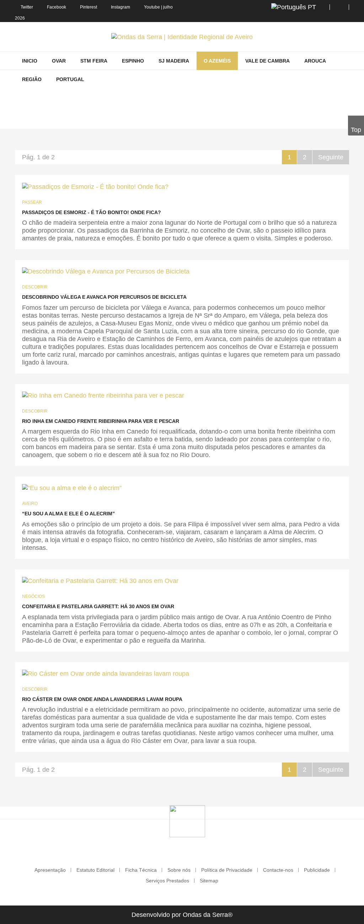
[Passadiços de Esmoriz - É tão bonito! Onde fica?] (95, 186)
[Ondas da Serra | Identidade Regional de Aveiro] (182, 37)
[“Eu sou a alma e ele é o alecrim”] (72, 488)
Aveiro (30, 503)
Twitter (27, 7)
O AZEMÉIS (129, 118)
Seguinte (330, 157)
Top (356, 129)
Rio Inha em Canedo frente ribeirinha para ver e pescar (100, 421)
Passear (32, 202)
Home (102, 118)
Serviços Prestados (167, 880)
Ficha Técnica (141, 870)
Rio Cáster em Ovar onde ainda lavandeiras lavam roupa (102, 699)
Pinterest (88, 7)
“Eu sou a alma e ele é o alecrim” (68, 513)
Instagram (120, 7)
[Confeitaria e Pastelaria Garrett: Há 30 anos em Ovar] (100, 581)
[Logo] (187, 821)
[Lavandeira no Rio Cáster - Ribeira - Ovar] (105, 673)
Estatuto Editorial (95, 870)
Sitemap (209, 880)
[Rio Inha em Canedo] (103, 395)
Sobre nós (179, 870)
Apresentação (50, 870)
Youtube (152, 7)
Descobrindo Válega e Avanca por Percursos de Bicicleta (104, 297)
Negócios (33, 596)
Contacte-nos (278, 870)
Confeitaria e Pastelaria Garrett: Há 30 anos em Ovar (98, 606)
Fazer (156, 118)
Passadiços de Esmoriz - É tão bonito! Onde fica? (91, 212)
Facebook (56, 7)
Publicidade (317, 870)
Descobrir (35, 287)
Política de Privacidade (226, 870)
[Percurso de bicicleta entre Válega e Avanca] (105, 271)
